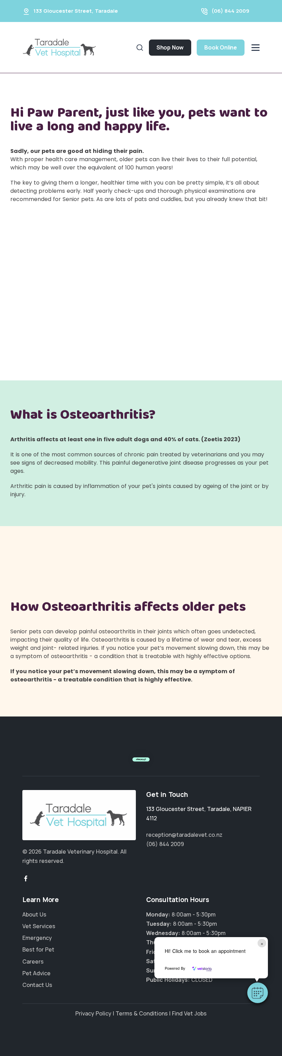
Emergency (37, 938)
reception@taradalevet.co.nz (184, 834)
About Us (34, 914)
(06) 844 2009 (230, 10)
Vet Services (38, 926)
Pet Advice (36, 973)
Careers (33, 961)
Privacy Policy (93, 1013)
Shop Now (170, 47)
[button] (257, 992)
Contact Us (37, 985)
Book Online (220, 47)
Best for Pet (38, 949)
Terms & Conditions (142, 1013)
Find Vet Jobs (189, 1013)
